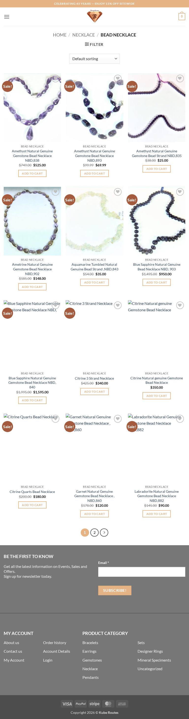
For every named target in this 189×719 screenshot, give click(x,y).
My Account (14, 660)
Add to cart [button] (32, 173)
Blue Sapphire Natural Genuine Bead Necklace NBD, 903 (156, 266)
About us (11, 642)
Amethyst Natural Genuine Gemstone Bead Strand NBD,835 (157, 153)
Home (59, 34)
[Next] (104, 532)
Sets (141, 642)
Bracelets (90, 642)
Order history (54, 642)
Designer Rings (150, 651)
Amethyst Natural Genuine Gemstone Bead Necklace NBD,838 (32, 155)
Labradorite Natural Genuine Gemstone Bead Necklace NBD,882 (157, 496)
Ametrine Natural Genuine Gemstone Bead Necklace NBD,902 (32, 269)
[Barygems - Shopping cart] (94, 16)
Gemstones (92, 660)
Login (47, 660)
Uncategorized (150, 668)
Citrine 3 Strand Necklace (94, 378)
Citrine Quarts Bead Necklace (32, 492)
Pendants (90, 677)
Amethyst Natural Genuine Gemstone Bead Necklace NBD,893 (94, 155)
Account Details (56, 651)
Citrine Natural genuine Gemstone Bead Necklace (156, 380)
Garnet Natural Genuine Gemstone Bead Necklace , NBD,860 (94, 496)
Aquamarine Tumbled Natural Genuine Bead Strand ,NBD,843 (94, 266)
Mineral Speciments (154, 660)
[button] (7, 17)
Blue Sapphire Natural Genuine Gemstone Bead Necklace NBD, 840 (32, 382)
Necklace (83, 34)
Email (103, 563)
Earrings (89, 651)
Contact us (13, 651)
